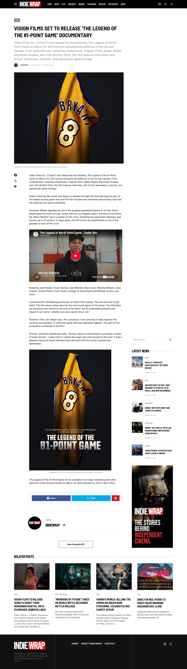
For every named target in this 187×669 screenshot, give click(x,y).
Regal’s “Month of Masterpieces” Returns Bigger (156, 365)
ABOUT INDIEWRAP (91, 643)
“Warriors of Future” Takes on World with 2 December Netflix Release (72, 603)
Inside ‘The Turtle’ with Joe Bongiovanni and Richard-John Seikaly (158, 430)
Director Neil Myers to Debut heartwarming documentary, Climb (151, 603)
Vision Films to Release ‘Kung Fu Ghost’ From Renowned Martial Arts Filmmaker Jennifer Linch (30, 604)
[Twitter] (165, 4)
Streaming (63, 594)
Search (170, 339)
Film (17, 20)
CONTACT (110, 643)
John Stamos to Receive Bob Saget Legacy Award (158, 452)
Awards (147, 446)
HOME (75, 643)
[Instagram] (159, 4)
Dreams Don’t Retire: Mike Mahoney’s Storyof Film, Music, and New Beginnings (158, 388)
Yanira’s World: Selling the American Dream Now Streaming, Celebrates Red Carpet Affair (113, 604)
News (147, 358)
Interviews (149, 403)
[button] (15, 4)
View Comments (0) (75, 544)
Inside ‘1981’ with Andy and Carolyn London (157, 409)
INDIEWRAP (53, 525)
